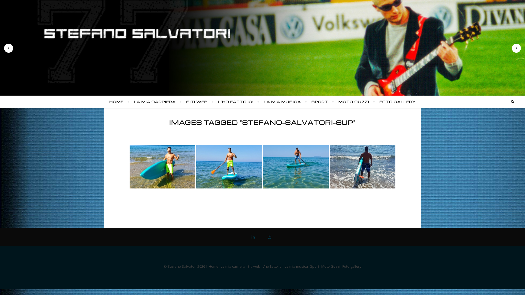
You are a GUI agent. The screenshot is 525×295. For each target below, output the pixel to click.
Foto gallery (398, 101)
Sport (319, 101)
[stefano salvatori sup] (162, 166)
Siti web (197, 101)
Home (116, 101)
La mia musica (282, 101)
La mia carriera (155, 101)
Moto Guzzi (354, 101)
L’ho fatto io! (235, 101)
